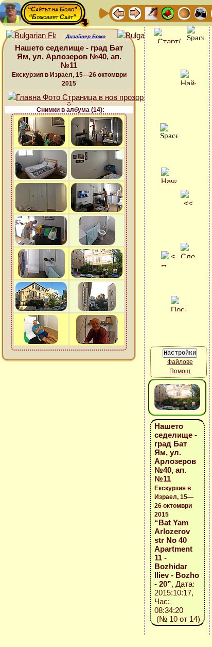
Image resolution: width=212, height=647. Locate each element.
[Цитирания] (168, 12)
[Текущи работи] (184, 12)
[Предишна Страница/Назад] (118, 12)
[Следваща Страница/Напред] (135, 12)
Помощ (179, 371)
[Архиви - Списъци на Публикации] (151, 12)
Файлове (180, 362)
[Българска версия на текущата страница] (142, 36)
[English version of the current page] (31, 36)
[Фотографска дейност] (201, 12)
